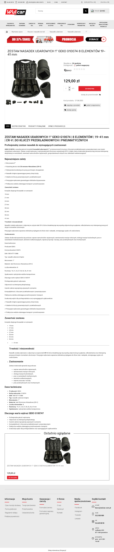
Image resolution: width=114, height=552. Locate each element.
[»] (7, 32)
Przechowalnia (27, 509)
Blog (49, 2)
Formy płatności (11, 509)
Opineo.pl (60, 509)
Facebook (78, 508)
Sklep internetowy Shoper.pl (57, 550)
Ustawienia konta (28, 513)
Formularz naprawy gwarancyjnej (46, 512)
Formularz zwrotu (46, 508)
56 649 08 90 (10, 2)
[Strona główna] (16, 12)
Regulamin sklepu (11, 513)
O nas (56, 2)
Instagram (78, 511)
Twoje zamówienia (28, 505)
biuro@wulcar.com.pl (36, 2)
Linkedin (77, 519)
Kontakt (64, 2)
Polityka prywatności (12, 516)
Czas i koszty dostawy (13, 505)
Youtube (77, 515)
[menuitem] (10, 24)
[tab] (8, 126)
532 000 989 (21, 2)
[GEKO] (68, 70)
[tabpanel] (57, 280)
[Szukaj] (85, 10)
